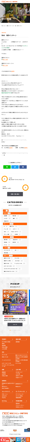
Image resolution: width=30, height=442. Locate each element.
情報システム (13, 226)
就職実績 (4, 372)
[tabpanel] (15, 308)
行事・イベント (5, 394)
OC (5, 210)
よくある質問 (4, 349)
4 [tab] (14, 330)
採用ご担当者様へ (5, 388)
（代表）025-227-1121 (8, 423)
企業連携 (7, 215)
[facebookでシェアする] (23, 167)
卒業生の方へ (18, 386)
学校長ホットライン (19, 407)
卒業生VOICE (7, 221)
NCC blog (4, 401)
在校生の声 (4, 396)
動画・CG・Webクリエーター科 (10, 271)
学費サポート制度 (19, 375)
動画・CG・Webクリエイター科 (21, 355)
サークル (7, 244)
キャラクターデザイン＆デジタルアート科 (12, 268)
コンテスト (7, 218)
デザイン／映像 (8, 234)
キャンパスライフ (8, 237)
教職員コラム (8, 255)
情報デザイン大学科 (8, 260)
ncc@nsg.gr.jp (19, 425)
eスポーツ (16, 229)
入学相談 (6, 247)
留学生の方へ (4, 386)
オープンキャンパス (8, 250)
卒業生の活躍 (4, 375)
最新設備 (17, 341)
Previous (2, 308)
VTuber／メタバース (16, 231)
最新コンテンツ (8, 223)
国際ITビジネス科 (8, 258)
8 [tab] (19, 330)
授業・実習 (7, 239)
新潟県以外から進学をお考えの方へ (8, 384)
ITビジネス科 (18, 258)
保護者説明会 (18, 397)
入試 (16, 250)
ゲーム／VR (7, 229)
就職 (15, 218)
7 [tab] (18, 330)
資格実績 (4, 345)
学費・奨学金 (7, 252)
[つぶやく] (15, 167)
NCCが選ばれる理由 (6, 341)
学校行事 (16, 242)
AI (5, 226)
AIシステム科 (18, 260)
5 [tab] (15, 330)
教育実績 (7, 213)
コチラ (12, 71)
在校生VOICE (16, 239)
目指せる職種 (4, 347)
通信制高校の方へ (19, 383)
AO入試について (19, 372)
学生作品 (7, 242)
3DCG (6, 231)
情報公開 (17, 403)
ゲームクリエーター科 (20, 263)
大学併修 (17, 234)
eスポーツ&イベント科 (6, 363)
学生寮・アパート (19, 377)
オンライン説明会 (19, 396)
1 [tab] (10, 330)
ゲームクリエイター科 (6, 360)
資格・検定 (15, 215)
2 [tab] (11, 330)
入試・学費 (18, 374)
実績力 (3, 343)
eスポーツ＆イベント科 (9, 266)
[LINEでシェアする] (7, 167)
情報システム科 (8, 263)
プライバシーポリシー (20, 405)
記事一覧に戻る (15, 194)
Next (28, 308)
